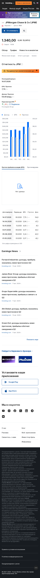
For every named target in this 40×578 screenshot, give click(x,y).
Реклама (5, 433)
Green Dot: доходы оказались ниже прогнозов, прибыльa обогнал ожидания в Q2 (18, 326)
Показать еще (32, 339)
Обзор (5, 50)
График (13, 50)
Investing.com (6, 266)
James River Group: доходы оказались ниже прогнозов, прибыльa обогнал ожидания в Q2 (19, 277)
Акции (4, 9)
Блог (23, 428)
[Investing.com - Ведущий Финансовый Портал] (10, 3)
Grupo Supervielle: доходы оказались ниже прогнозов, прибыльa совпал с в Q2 (19, 294)
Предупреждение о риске (11, 564)
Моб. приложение (29, 433)
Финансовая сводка (8, 56)
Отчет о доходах (23, 56)
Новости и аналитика (29, 50)
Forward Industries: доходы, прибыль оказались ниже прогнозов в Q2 (18, 261)
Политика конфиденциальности (12, 557)
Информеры (26, 442)
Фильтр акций (15, 9)
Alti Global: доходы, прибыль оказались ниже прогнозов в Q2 (20, 310)
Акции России (28, 9)
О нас (4, 428)
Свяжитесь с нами (9, 437)
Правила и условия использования (13, 549)
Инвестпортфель (28, 437)
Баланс (34, 56)
